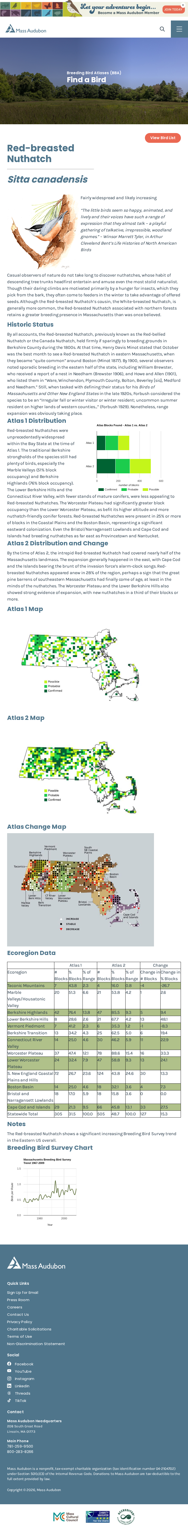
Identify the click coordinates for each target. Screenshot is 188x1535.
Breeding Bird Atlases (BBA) (94, 72)
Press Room (18, 1299)
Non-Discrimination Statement (36, 1343)
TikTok (20, 1400)
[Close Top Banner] (183, 5)
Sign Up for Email (22, 1292)
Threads (22, 1393)
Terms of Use (19, 1336)
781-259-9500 (20, 1446)
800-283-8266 (20, 1451)
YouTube (23, 1371)
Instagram (25, 1378)
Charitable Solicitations (29, 1329)
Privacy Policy (19, 1321)
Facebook (24, 1364)
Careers (14, 1307)
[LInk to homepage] (25, 28)
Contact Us (18, 1314)
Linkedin (22, 1386)
